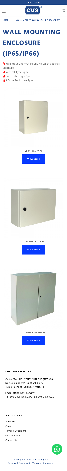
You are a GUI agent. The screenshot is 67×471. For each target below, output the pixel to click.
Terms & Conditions (15, 430)
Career (9, 426)
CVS (34, 459)
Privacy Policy (12, 435)
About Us (10, 421)
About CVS (14, 415)
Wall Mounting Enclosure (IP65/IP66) (38, 20)
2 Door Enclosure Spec (19, 80)
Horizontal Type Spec (18, 76)
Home (5, 20)
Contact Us (11, 440)
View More (33, 159)
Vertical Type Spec (16, 72)
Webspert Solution (42, 463)
